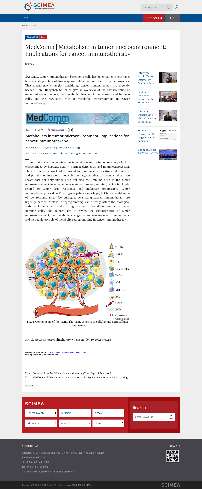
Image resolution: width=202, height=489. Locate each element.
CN (172, 18)
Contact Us (153, 18)
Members (33, 423)
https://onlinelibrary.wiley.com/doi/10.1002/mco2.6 (78, 339)
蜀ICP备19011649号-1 (82, 485)
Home (25, 25)
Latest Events (36, 413)
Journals (66, 413)
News (34, 25)
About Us (67, 423)
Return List (31, 385)
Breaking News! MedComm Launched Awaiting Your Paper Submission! (72, 373)
